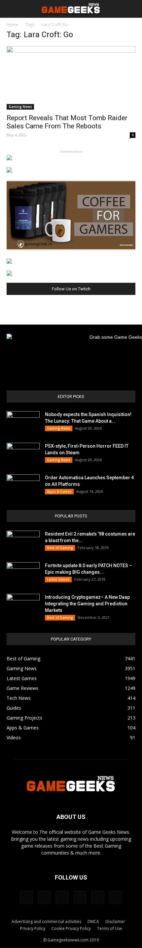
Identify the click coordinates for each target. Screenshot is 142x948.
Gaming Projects (24, 718)
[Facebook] (26, 897)
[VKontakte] (97, 897)
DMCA (93, 921)
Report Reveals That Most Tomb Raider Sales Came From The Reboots (67, 122)
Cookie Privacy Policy (71, 928)
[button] (133, 9)
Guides (14, 708)
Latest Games (58, 579)
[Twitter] (80, 897)
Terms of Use (109, 928)
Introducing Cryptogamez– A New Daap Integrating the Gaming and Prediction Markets (87, 603)
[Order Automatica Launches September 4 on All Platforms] (23, 485)
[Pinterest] (62, 897)
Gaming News (20, 106)
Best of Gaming (60, 547)
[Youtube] (115, 897)
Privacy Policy (32, 928)
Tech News (19, 698)
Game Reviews (22, 688)
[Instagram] (44, 897)
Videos (14, 737)
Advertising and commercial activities (46, 921)
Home (12, 24)
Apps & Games (59, 491)
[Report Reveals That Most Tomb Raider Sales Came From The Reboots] (71, 78)
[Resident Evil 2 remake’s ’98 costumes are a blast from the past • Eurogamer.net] (23, 542)
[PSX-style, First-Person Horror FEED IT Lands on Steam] (23, 454)
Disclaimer (115, 921)
